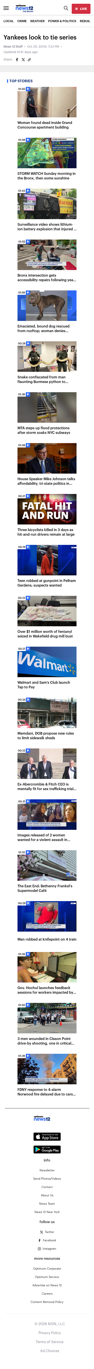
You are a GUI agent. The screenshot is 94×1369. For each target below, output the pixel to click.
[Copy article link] (29, 59)
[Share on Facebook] (17, 59)
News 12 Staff (13, 46)
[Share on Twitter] (23, 59)
